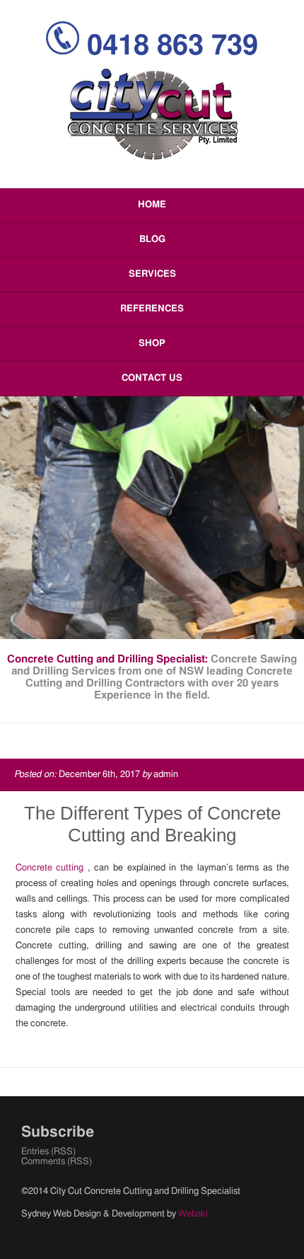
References (152, 309)
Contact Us (152, 378)
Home (152, 204)
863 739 (172, 46)
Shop (152, 343)
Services (152, 274)
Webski (193, 1214)
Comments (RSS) (56, 1161)
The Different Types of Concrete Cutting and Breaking (152, 824)
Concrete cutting (52, 868)
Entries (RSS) (48, 1151)
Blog (152, 239)
